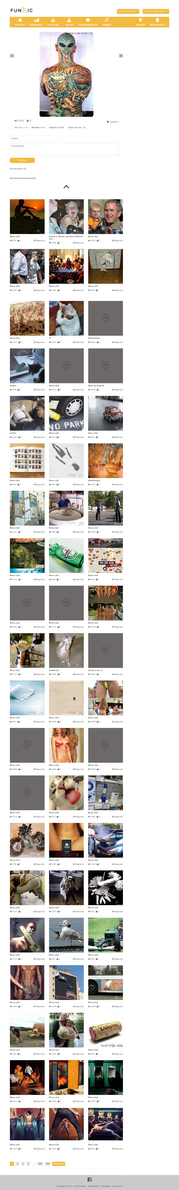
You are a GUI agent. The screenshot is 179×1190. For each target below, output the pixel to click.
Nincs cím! (15, 236)
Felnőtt (61, 127)
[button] (128, 11)
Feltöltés (53, 25)
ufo (84, 127)
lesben (13, 385)
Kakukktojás (94, 480)
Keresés (106, 25)
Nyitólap (20, 25)
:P (50, 338)
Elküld (22, 160)
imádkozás (54, 670)
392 (40, 1164)
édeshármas (94, 338)
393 (48, 1164)
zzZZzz (13, 433)
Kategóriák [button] (35, 25)
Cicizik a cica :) (95, 670)
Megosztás (40, 240)
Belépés (140, 25)
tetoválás (78, 127)
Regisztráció (157, 25)
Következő (58, 1164)
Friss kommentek (87, 25)
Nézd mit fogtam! (96, 385)
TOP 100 (69, 25)
